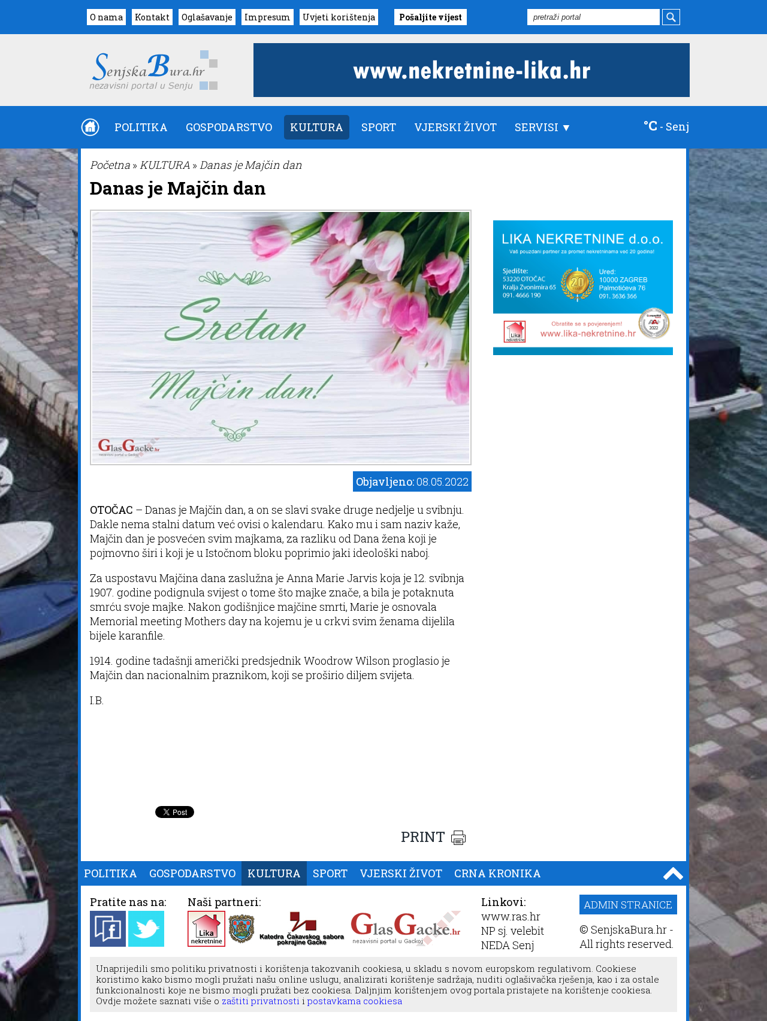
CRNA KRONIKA (497, 873)
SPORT (378, 127)
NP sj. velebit (512, 930)
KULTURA (316, 127)
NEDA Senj (507, 945)
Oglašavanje (207, 17)
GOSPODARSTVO (229, 127)
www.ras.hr (510, 916)
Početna (110, 164)
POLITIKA (141, 127)
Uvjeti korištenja (339, 17)
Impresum (267, 17)
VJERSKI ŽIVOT (455, 127)
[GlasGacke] (406, 942)
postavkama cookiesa (354, 1001)
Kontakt (152, 17)
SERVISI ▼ (543, 127)
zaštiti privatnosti (259, 1001)
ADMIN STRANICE (628, 904)
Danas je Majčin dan (251, 164)
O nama (106, 17)
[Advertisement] (281, 770)
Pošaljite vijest (430, 17)
